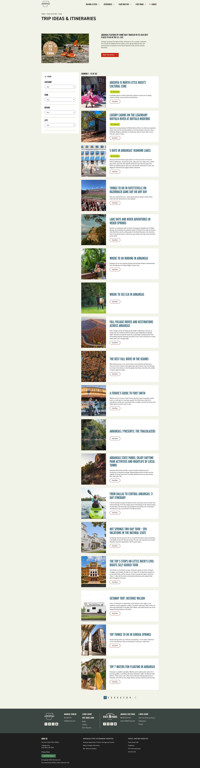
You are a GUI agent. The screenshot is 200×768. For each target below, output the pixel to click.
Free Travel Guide (88, 717)
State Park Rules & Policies (147, 718)
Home (43, 14)
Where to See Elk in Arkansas (127, 294)
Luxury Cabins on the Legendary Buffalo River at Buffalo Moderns (130, 117)
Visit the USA (132, 752)
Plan (60, 14)
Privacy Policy (45, 752)
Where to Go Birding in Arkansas (129, 258)
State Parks (140, 4)
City (46, 120)
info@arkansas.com (69, 721)
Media (84, 721)
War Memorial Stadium (90, 749)
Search (153, 4)
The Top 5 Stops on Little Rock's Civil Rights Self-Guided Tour (132, 563)
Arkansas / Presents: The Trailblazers (132, 431)
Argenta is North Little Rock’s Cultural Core (128, 84)
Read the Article (108, 55)
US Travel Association (134, 749)
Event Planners (86, 728)
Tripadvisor (131, 745)
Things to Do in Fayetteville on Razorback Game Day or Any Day (128, 190)
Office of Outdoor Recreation (91, 745)
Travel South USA (133, 742)
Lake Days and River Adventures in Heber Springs (130, 221)
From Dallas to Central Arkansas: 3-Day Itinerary (131, 495)
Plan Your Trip (124, 4)
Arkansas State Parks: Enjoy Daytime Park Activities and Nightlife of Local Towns (132, 461)
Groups (141, 724)
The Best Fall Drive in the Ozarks (129, 359)
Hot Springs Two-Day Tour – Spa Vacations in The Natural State (128, 531)
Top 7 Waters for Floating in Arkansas (132, 667)
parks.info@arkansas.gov (127, 721)
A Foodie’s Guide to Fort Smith (127, 393)
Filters (49, 77)
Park (46, 95)
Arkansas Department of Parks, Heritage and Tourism (98, 742)
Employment (142, 721)
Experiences (108, 4)
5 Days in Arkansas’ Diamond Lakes (130, 150)
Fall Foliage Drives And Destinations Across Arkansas (131, 323)
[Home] (45, 4)
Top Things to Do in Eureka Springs (130, 634)
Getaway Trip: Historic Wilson (127, 598)
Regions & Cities (91, 4)
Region (47, 107)
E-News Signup (87, 714)
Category (48, 82)
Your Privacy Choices (49, 756)
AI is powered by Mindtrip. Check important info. (55, 763)
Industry (84, 725)
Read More (116, 102)
